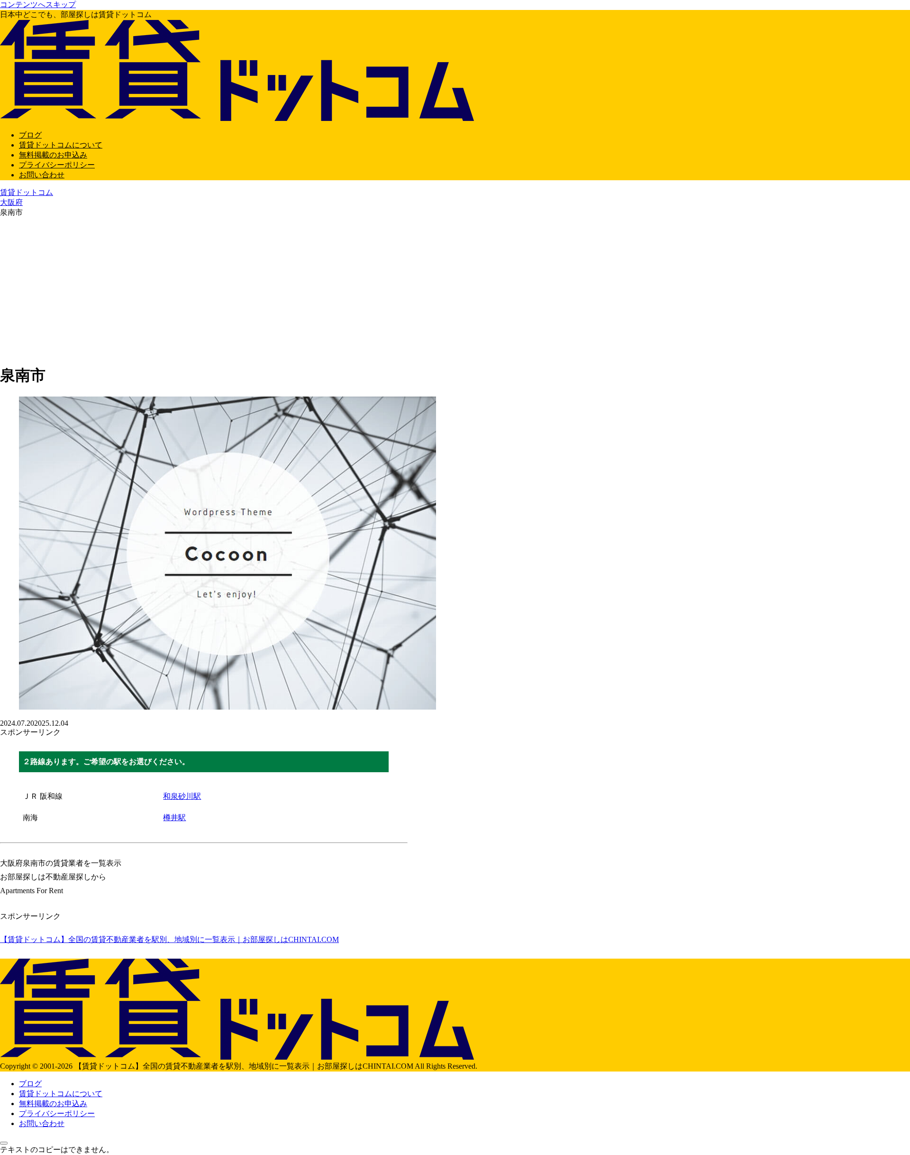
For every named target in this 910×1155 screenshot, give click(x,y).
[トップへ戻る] (4, 1143)
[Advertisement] (455, 288)
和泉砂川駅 (182, 796)
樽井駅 (174, 817)
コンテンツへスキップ (38, 4)
